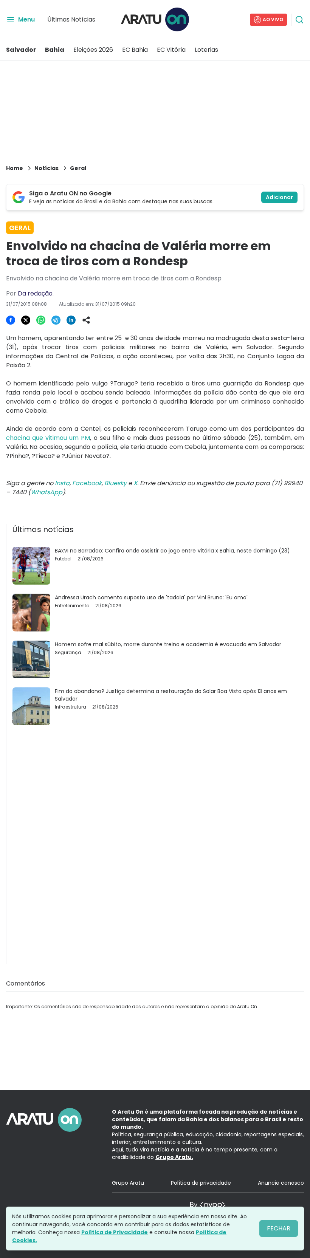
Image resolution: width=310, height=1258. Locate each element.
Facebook (87, 483)
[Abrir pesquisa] (299, 19)
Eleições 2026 (93, 49)
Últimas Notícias (71, 19)
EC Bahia (135, 49)
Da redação (35, 293)
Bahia (54, 49)
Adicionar (279, 197)
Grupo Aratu (128, 1183)
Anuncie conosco (281, 1183)
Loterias (206, 49)
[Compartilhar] (86, 320)
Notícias (46, 168)
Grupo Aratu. (174, 1157)
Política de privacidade (201, 1183)
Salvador (21, 49)
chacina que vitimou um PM (48, 437)
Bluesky (115, 483)
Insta (62, 483)
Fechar (278, 1228)
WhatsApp (46, 492)
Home (14, 168)
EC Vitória (171, 49)
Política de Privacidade (114, 1232)
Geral (78, 168)
